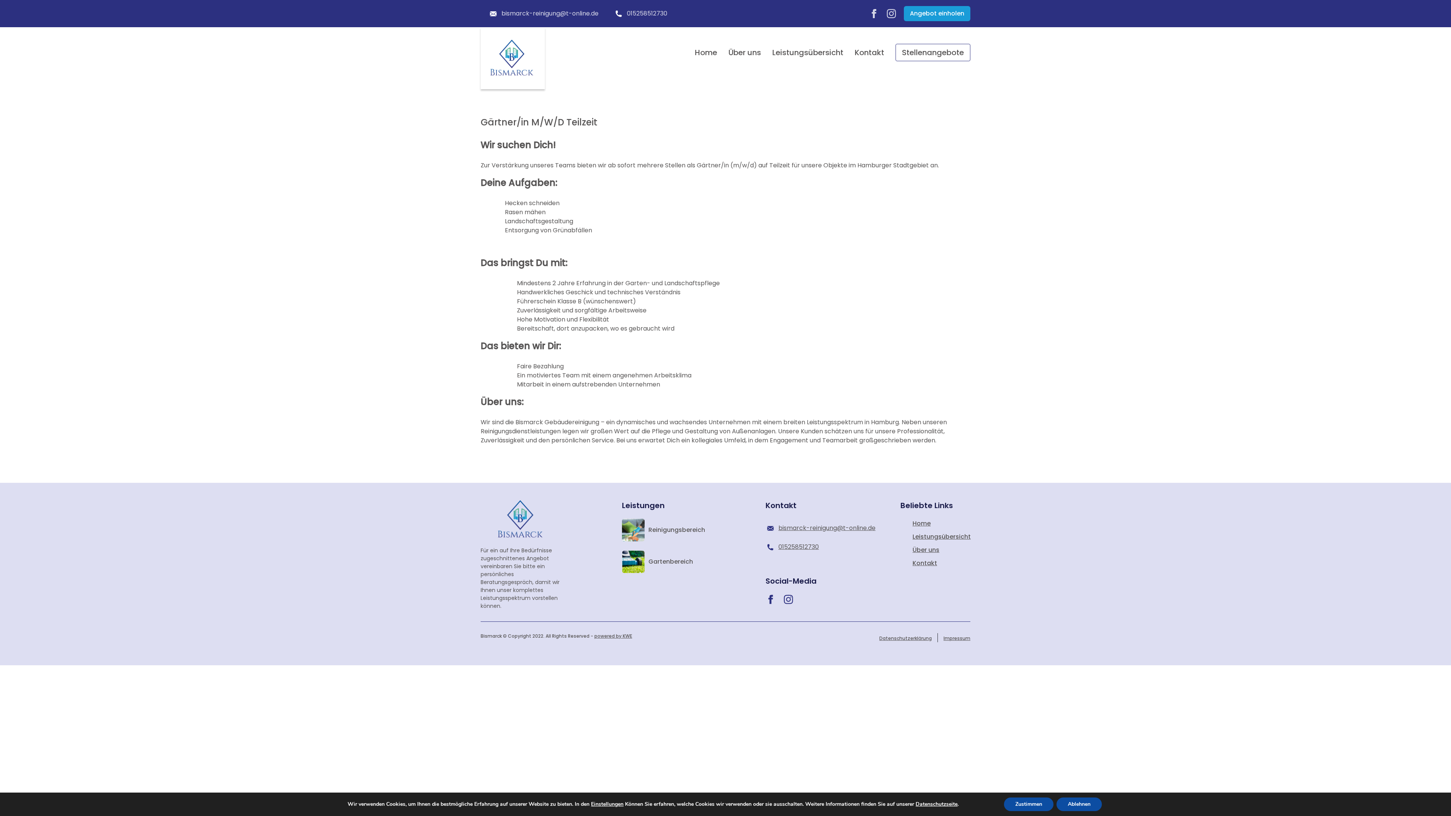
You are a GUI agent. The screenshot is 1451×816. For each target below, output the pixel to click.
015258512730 (647, 13)
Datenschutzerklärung (905, 638)
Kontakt (869, 52)
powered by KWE (613, 636)
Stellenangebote (933, 52)
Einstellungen (607, 804)
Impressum (957, 638)
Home (706, 52)
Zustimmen (1028, 804)
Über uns (745, 52)
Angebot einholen (937, 13)
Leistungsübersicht (807, 52)
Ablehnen (1079, 804)
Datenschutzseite (937, 804)
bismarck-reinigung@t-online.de (550, 13)
